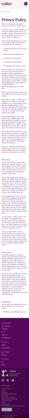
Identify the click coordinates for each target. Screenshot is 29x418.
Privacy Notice (5, 395)
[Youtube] (13, 380)
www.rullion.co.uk (11, 86)
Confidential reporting (6, 400)
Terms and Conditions (6, 388)
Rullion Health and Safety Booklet (9, 393)
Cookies (3, 390)
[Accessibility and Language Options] (7, 409)
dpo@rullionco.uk (10, 83)
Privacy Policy (5, 392)
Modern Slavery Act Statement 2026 (9, 399)
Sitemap (3, 402)
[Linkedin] (8, 380)
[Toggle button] (25, 3)
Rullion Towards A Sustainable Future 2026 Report (13, 405)
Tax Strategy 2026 (5, 404)
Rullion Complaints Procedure (8, 397)
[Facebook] (3, 380)
